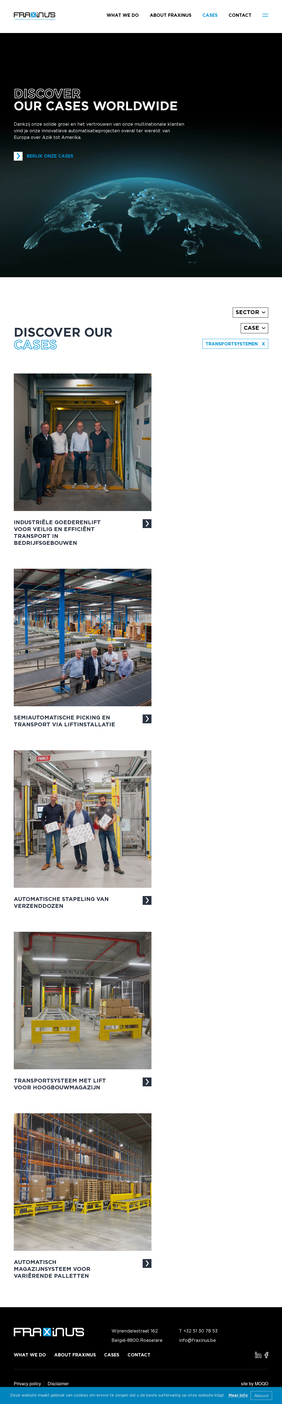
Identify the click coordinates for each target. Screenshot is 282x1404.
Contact (240, 15)
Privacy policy (27, 1383)
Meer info (238, 1395)
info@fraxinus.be (197, 1340)
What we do (123, 15)
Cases (210, 15)
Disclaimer (58, 1383)
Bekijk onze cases (50, 156)
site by (254, 1383)
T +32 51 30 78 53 (198, 1331)
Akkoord (261, 1395)
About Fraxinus (170, 15)
